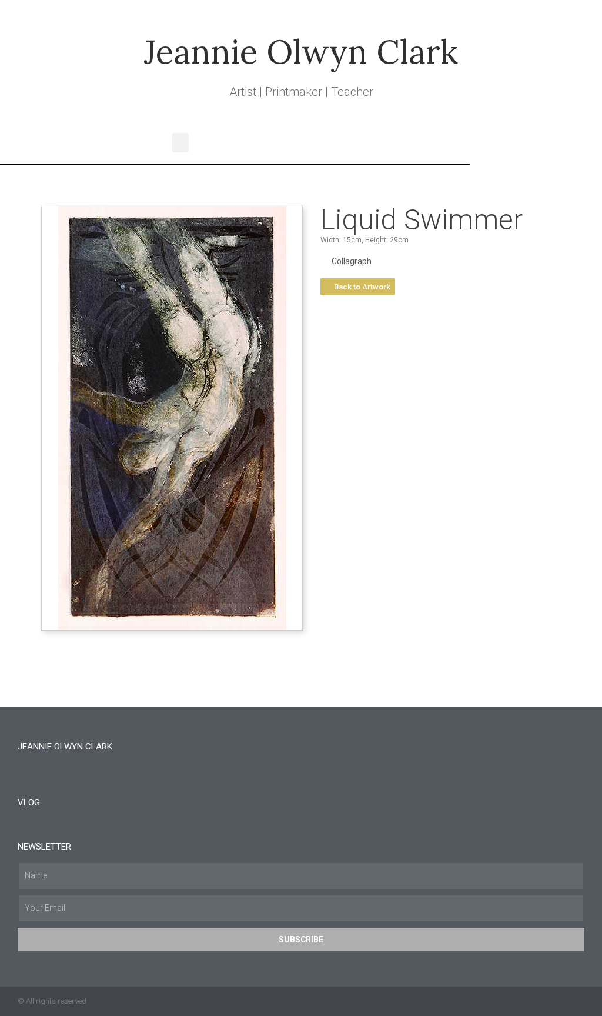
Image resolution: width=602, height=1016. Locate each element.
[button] (180, 142)
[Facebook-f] (555, 1001)
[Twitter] (533, 1001)
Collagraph (352, 261)
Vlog (29, 802)
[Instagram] (578, 1001)
